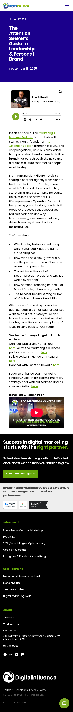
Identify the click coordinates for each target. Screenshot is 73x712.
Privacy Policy (37, 690)
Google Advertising (14, 550)
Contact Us (10, 630)
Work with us (11, 624)
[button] (66, 5)
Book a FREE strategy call (20, 473)
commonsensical (13, 702)
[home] (16, 5)
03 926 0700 (11, 646)
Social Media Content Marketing (23, 530)
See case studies (13, 589)
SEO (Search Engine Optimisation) (24, 543)
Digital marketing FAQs (17, 596)
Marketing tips (12, 583)
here (12, 348)
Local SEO (9, 536)
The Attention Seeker (29, 144)
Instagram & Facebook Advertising (24, 556)
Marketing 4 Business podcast (21, 576)
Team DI (8, 617)
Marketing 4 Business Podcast (32, 135)
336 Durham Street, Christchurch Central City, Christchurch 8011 (31, 637)
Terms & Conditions (15, 690)
